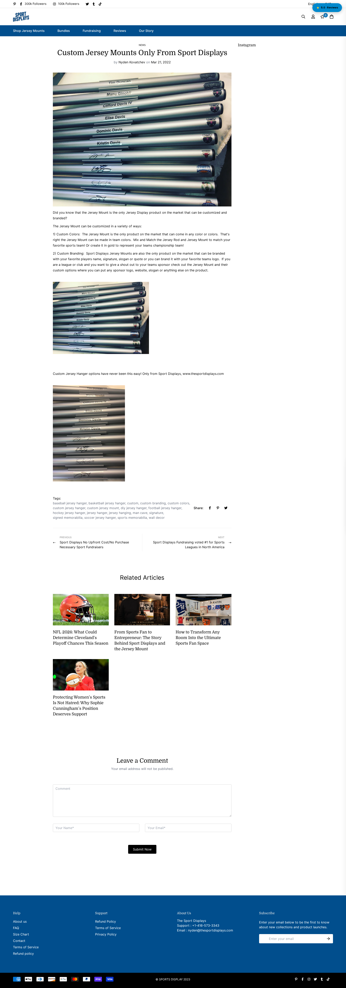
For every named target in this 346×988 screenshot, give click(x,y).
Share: (198, 508)
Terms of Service (26, 947)
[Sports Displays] (21, 17)
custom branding (153, 503)
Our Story (146, 31)
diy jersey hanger (134, 508)
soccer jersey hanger (100, 518)
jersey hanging (120, 513)
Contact (19, 941)
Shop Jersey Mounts (29, 31)
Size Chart (21, 934)
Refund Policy (105, 921)
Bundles (63, 31)
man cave (140, 513)
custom (132, 503)
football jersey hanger (164, 508)
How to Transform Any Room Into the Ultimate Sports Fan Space (198, 638)
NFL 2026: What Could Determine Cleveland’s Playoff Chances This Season (80, 638)
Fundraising (92, 31)
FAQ (16, 928)
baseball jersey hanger (70, 503)
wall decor (157, 518)
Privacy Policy (106, 934)
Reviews (120, 31)
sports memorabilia (132, 518)
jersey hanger (97, 513)
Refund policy (23, 954)
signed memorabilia (67, 518)
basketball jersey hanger (107, 503)
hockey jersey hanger (69, 513)
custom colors (178, 503)
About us (20, 921)
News (142, 45)
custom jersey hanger (69, 508)
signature (156, 513)
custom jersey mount (103, 508)
